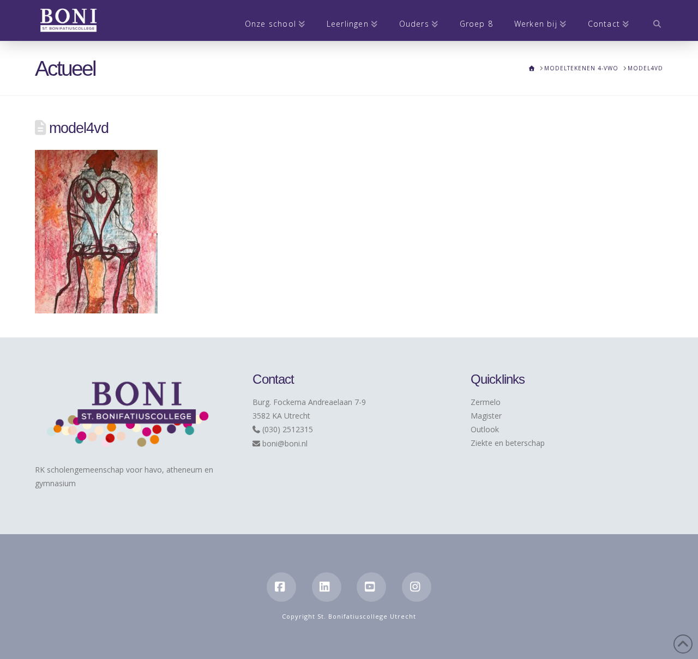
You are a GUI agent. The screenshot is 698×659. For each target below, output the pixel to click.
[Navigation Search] (651, 20)
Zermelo (486, 402)
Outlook (485, 429)
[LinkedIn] (326, 587)
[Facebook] (281, 587)
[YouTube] (371, 587)
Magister (486, 415)
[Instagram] (416, 587)
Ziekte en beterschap (508, 443)
